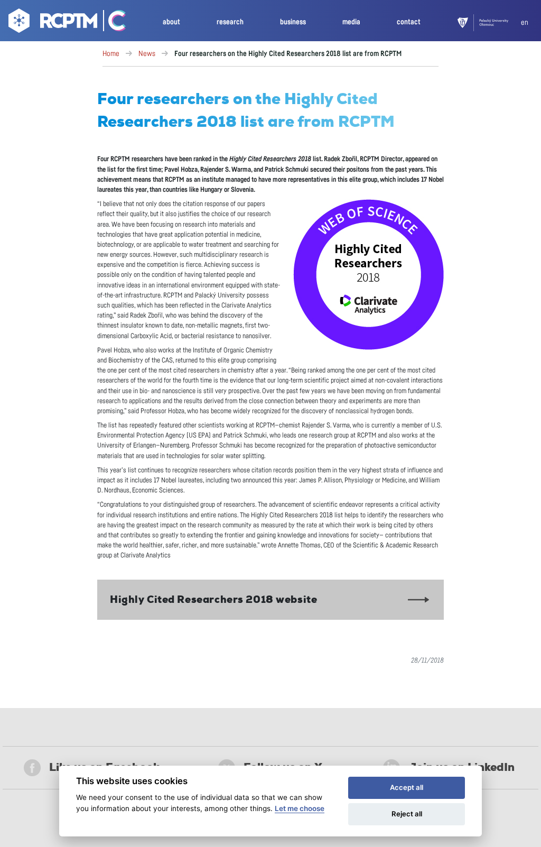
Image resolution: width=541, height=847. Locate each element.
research (230, 22)
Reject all (406, 813)
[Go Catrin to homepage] (112, 22)
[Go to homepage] (51, 22)
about (171, 22)
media (351, 22)
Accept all (406, 787)
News (146, 54)
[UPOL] (489, 22)
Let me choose (299, 808)
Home (110, 54)
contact (409, 22)
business (293, 22)
